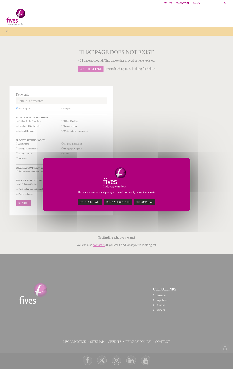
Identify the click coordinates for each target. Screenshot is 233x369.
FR (170, 3)
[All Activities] (38, 18)
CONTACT (180, 3)
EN (165, 3)
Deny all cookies (118, 202)
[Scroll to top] (225, 361)
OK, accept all (90, 202)
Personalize (144, 202)
